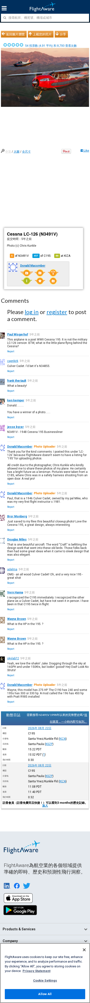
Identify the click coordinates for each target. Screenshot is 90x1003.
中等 (8, 151)
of (42, 255)
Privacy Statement (36, 971)
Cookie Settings (45, 980)
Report (10, 351)
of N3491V (20, 255)
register (57, 311)
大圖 (16, 151)
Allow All (45, 994)
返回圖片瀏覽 (15, 34)
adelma (12, 569)
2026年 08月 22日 (39, 728)
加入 (45, 805)
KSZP (49, 744)
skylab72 (13, 658)
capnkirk (12, 361)
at (63, 255)
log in (32, 311)
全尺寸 (26, 151)
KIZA (63, 738)
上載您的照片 (42, 34)
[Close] (84, 950)
